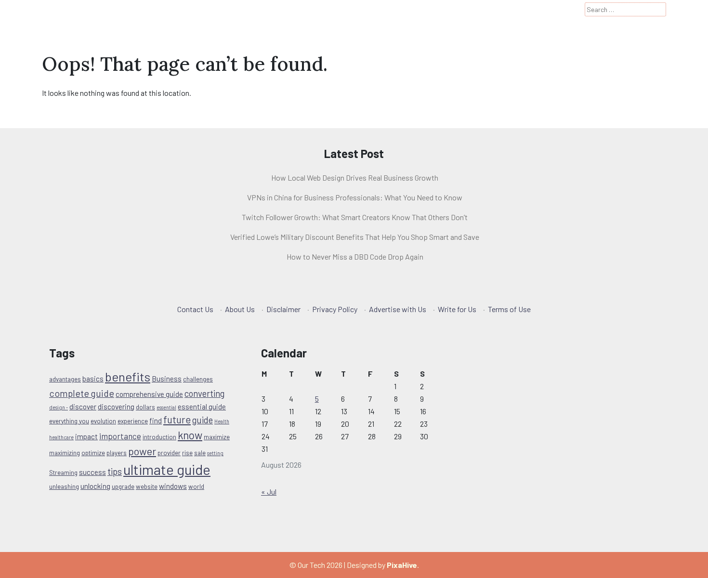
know (190, 435)
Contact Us (195, 309)
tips (114, 471)
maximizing (64, 453)
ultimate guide (166, 469)
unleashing (64, 486)
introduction (159, 437)
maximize (217, 437)
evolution (103, 421)
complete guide (81, 393)
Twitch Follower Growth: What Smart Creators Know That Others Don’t (355, 217)
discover (82, 406)
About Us (240, 309)
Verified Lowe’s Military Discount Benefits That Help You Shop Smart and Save (354, 236)
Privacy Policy (334, 309)
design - (58, 407)
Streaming (63, 472)
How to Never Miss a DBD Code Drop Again (355, 256)
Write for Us (457, 309)
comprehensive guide (149, 394)
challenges (198, 379)
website (146, 486)
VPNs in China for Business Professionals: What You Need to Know (354, 197)
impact (86, 436)
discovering (116, 406)
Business (167, 378)
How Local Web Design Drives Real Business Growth (354, 177)
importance (120, 436)
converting (204, 393)
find (155, 420)
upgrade (123, 486)
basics (93, 378)
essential (166, 407)
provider (169, 453)
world (196, 486)
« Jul (268, 491)
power (142, 451)
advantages (65, 379)
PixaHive (402, 564)
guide (202, 419)
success (92, 472)
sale (200, 453)
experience (133, 421)
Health (221, 421)
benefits (127, 376)
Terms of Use (509, 309)
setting (215, 453)
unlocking (95, 486)
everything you (69, 421)
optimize (93, 453)
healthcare (61, 437)
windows (173, 486)
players (116, 453)
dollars (145, 407)
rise (187, 453)
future (177, 419)
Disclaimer (283, 309)
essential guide (202, 406)
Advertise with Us (397, 309)
